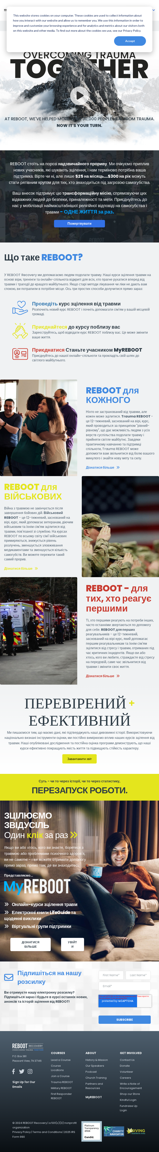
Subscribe (124, 1020)
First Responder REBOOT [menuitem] (61, 1096)
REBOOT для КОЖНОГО (112, 395)
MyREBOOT (94, 1097)
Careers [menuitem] (125, 1078)
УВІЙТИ (72, 944)
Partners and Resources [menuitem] (94, 1086)
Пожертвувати (79, 223)
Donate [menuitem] (125, 1066)
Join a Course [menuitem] (60, 1076)
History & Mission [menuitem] (97, 1060)
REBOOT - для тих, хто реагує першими (118, 598)
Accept (130, 41)
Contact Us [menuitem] (127, 1060)
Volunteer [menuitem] (126, 1072)
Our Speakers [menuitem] (95, 1066)
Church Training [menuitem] (96, 1078)
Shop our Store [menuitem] (130, 1094)
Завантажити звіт (79, 759)
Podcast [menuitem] (91, 1072)
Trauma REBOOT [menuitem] (62, 1082)
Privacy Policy (21, 1132)
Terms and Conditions (47, 1132)
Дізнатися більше (100, 467)
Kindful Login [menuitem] (128, 1100)
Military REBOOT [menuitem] (61, 1088)
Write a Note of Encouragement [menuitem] (131, 1086)
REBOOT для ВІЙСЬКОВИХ (33, 492)
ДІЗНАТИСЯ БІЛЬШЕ (31, 944)
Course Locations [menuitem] (57, 1068)
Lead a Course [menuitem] (61, 1060)
